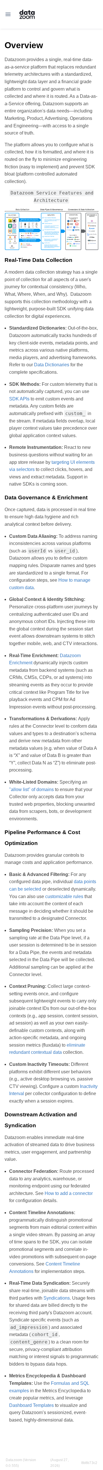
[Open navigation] (8, 14)
